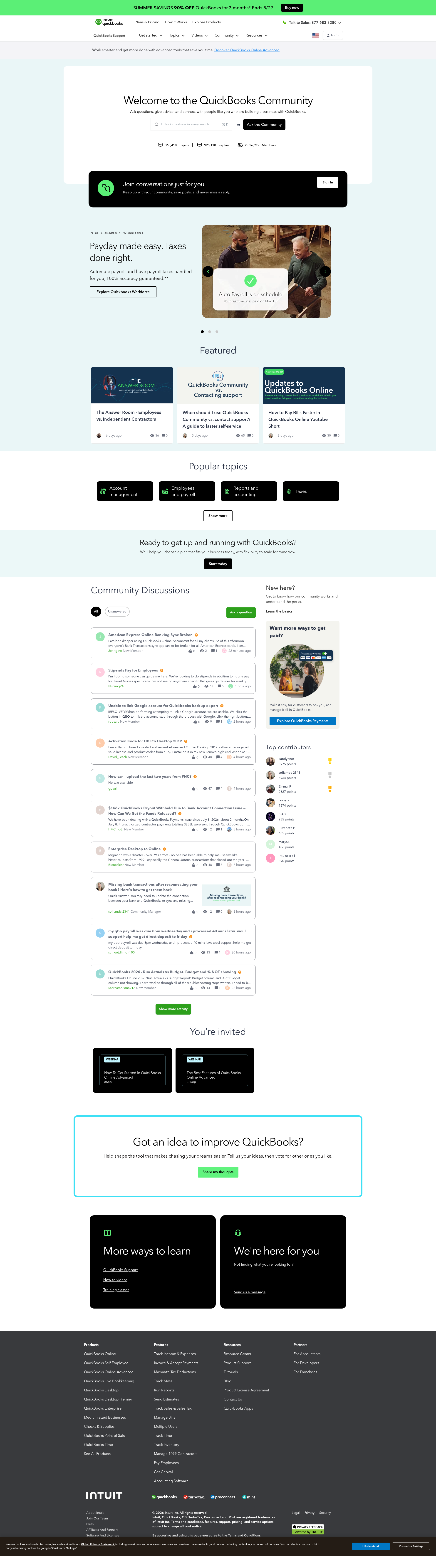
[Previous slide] (208, 271)
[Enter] (155, 124)
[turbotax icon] (194, 1497)
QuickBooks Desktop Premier (108, 1399)
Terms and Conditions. (244, 1535)
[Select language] (316, 35)
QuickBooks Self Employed (106, 1363)
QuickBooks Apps (238, 1408)
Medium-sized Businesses (105, 1417)
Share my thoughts (218, 1172)
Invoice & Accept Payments (176, 1363)
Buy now (292, 7)
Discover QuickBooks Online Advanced (247, 50)
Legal (296, 1513)
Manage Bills (164, 1417)
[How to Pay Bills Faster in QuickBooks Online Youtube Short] (304, 405)
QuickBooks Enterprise (102, 1408)
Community (225, 35)
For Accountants (307, 1354)
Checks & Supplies (99, 1426)
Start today (218, 564)
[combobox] (191, 124)
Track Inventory (166, 1444)
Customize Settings (411, 1546)
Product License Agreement (246, 1390)
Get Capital (163, 1472)
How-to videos (115, 1280)
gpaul (112, 788)
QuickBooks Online (100, 1354)
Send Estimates (166, 1399)
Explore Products (206, 22)
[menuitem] (199, 35)
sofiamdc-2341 (119, 912)
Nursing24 (116, 686)
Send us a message (249, 1292)
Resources (254, 35)
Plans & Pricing (147, 22)
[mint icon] (255, 1497)
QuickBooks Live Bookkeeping (109, 1381)
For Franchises (305, 1372)
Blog (227, 1381)
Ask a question (241, 612)
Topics (175, 35)
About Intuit (95, 1513)
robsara (113, 722)
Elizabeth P (287, 828)
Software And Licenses (102, 1535)
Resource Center (237, 1354)
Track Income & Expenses (175, 1354)
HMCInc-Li (115, 829)
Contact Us (233, 1399)
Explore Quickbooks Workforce (123, 292)
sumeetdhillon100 (121, 952)
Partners (300, 1345)
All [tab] (96, 611)
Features (161, 1345)
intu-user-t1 (287, 856)
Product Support (237, 1363)
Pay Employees (166, 1463)
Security (325, 1513)
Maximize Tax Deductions (175, 1372)
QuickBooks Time (98, 1444)
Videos (198, 35)
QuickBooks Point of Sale (104, 1435)
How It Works (176, 22)
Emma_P (285, 786)
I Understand (370, 1546)
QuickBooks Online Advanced (109, 1372)
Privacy (310, 1513)
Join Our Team (97, 1518)
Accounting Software (171, 1481)
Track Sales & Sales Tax (173, 1408)
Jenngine (115, 651)
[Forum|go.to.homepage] (109, 35)
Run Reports (164, 1390)
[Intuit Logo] (105, 1497)
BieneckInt (116, 865)
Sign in (328, 182)
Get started (149, 35)
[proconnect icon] (223, 1497)
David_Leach (117, 757)
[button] (333, 35)
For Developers (306, 1363)
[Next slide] (325, 271)
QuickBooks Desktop (101, 1390)
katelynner (286, 759)
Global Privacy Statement (97, 1544)
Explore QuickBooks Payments (302, 721)
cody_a (284, 800)
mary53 (284, 842)
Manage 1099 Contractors (175, 1454)
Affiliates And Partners (102, 1530)
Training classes (116, 1290)
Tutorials (231, 1372)
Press (90, 1524)
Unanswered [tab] (117, 611)
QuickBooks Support (120, 1270)
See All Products (97, 1454)
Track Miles (163, 1381)
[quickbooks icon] (166, 1497)
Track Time (163, 1435)
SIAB (282, 814)
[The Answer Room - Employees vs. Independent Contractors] (132, 405)
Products (91, 1345)
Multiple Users (165, 1426)
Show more (218, 516)
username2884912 (121, 988)
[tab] (202, 331)
